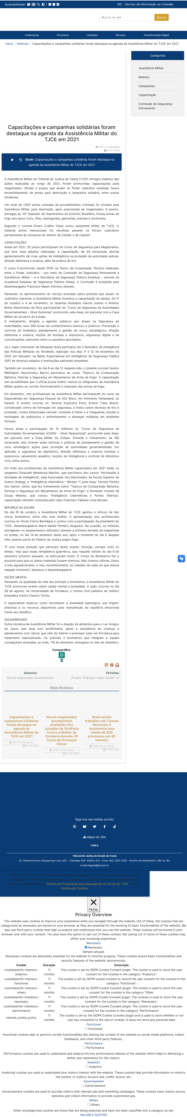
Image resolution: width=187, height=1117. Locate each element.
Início (9, 43)
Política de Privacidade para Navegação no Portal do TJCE (87, 884)
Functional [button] (94, 1024)
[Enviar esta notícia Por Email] (116, 665)
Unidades (92, 35)
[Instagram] (75, 826)
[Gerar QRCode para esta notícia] (105, 665)
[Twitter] (95, 826)
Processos (63, 35)
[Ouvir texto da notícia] (12, 160)
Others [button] (93, 1100)
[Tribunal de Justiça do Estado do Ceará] (31, 17)
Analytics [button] (93, 1062)
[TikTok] (114, 826)
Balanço (144, 77)
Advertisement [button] (93, 1081)
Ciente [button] (73, 892)
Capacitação (147, 95)
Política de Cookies (74, 888)
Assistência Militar (151, 68)
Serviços (121, 35)
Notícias (22, 43)
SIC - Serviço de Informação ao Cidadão (119, 4)
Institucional (32, 35)
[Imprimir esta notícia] (111, 665)
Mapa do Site (96, 837)
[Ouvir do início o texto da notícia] (20, 160)
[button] (28, 4)
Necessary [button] (93, 943)
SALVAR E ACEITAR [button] (93, 1115)
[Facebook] (105, 826)
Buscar (161, 17)
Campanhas (147, 86)
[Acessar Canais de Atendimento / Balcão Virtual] (177, 1104)
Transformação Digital (156, 35)
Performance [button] (93, 1043)
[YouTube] (85, 826)
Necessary (95, 947)
